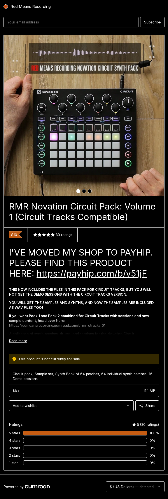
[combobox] (71, 405)
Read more (18, 341)
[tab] (78, 191)
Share (150, 405)
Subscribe (152, 22)
